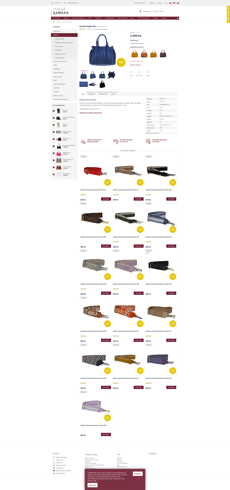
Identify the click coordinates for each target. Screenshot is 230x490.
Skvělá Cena (56, 31)
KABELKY (56, 35)
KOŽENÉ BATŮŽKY (58, 73)
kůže (161, 113)
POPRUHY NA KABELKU (60, 61)
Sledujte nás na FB (60, 465)
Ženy (161, 130)
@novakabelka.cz (60, 473)
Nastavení (92, 485)
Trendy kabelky (59, 57)
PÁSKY (55, 80)
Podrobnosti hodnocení (101, 29)
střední (161, 119)
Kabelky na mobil (60, 54)
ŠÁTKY (55, 65)
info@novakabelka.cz (61, 457)
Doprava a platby (139, 3)
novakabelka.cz (59, 468)
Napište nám (88, 466)
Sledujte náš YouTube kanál (63, 470)
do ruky (169, 125)
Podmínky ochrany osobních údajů (94, 465)
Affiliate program (122, 466)
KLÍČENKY (56, 88)
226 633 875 (59, 460)
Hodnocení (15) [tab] (103, 94)
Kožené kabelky (59, 39)
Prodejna (119, 458)
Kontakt (119, 459)
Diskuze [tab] (113, 94)
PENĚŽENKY (56, 69)
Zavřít (134, 70)
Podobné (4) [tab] (91, 94)
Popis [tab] (82, 94)
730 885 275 (59, 462)
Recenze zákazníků (122, 463)
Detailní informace (135, 65)
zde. (95, 480)
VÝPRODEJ (58, 50)
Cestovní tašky (57, 76)
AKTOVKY (56, 91)
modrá (161, 107)
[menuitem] (56, 18)
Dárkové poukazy (58, 95)
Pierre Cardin (59, 46)
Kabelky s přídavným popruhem (64, 42)
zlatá (161, 127)
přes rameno (163, 125)
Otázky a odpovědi (90, 468)
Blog (118, 465)
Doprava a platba (89, 458)
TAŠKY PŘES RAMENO (59, 84)
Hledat (175, 10)
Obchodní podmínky (90, 463)
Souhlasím (137, 474)
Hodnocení (120, 461)
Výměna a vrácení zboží (91, 459)
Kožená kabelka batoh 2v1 (60, 99)
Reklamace (88, 461)
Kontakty (152, 3)
